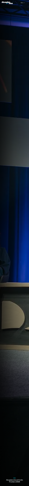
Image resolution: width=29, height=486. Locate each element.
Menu (22, 2)
